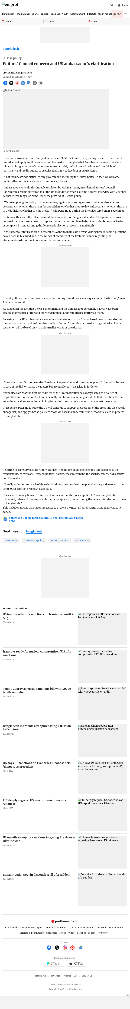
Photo (62, 932)
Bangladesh (8, 14)
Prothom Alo (40, 976)
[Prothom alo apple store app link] (76, 964)
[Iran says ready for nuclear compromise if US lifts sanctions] (102, 666)
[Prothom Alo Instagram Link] (66, 948)
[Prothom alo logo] (65, 921)
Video (71, 932)
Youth (65, 14)
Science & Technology (32, 932)
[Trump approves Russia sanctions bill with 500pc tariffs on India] (102, 703)
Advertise (55, 976)
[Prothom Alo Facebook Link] (50, 948)
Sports (35, 14)
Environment (116, 927)
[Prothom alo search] (112, 5)
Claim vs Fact (105, 14)
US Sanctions (82, 540)
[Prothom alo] (11, 5)
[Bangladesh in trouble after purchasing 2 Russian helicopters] (102, 740)
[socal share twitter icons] (11, 84)
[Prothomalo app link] (53, 964)
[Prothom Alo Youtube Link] (74, 948)
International (23, 14)
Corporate (51, 932)
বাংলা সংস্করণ (103, 932)
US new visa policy (34, 540)
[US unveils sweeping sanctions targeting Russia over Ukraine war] (102, 852)
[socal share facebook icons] (6, 84)
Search (91, 932)
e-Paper (81, 932)
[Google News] (81, 948)
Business (55, 14)
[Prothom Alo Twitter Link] (58, 948)
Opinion (45, 14)
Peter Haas (11, 540)
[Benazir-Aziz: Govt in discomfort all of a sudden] (102, 889)
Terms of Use (70, 976)
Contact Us (87, 976)
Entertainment (77, 14)
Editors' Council (59, 540)
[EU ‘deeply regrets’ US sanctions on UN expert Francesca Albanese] (102, 815)
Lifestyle (91, 14)
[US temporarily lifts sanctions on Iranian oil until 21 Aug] (102, 629)
